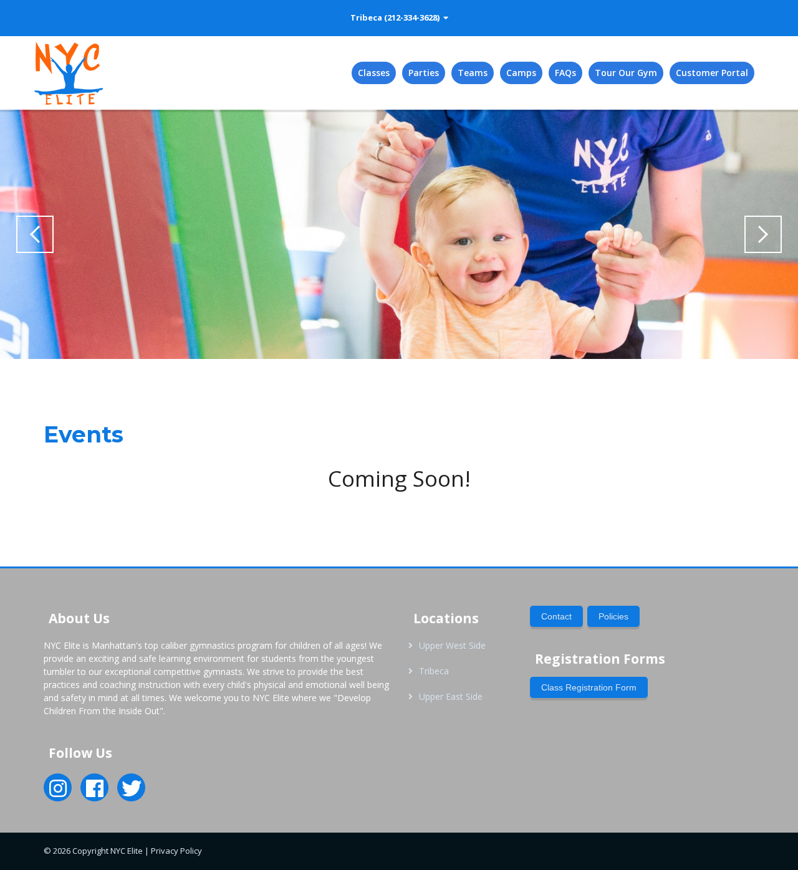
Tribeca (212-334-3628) (396, 17)
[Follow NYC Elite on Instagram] (58, 792)
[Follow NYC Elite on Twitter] (132, 792)
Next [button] (763, 234)
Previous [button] (35, 234)
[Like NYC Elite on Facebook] (94, 792)
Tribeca (434, 671)
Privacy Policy (176, 850)
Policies (613, 616)
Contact (556, 616)
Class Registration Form (589, 687)
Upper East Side (451, 696)
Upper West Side (452, 645)
